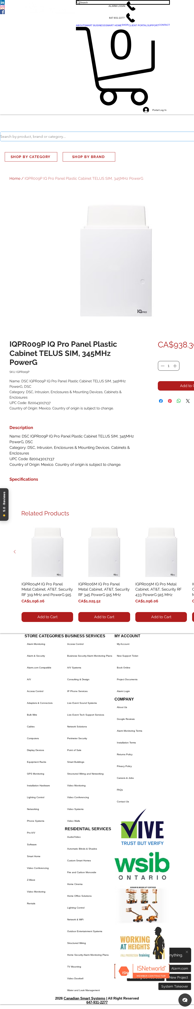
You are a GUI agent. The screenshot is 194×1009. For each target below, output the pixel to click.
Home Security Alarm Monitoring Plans (88, 955)
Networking (33, 809)
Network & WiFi (75, 919)
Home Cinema (75, 884)
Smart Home (33, 856)
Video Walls (73, 821)
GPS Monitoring (35, 773)
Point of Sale (74, 750)
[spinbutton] (168, 365)
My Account (123, 644)
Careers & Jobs (125, 778)
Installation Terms (126, 742)
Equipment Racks (36, 762)
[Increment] (175, 365)
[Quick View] (47, 552)
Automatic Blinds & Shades (82, 848)
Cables (31, 726)
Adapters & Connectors (40, 703)
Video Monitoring (36, 891)
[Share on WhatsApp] (179, 401)
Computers (33, 738)
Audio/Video (74, 837)
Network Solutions (77, 726)
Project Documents (127, 679)
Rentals (31, 903)
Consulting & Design (78, 679)
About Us (122, 707)
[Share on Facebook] (161, 401)
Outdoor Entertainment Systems (84, 931)
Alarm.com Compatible (39, 667)
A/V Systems (74, 667)
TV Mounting (74, 966)
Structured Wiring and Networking (85, 773)
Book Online (123, 667)
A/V (29, 679)
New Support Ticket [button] (127, 656)
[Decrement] (162, 365)
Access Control (35, 691)
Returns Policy (124, 754)
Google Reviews (126, 719)
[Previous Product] (15, 552)
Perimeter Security (77, 738)
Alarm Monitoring (36, 644)
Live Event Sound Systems (82, 703)
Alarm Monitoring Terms (129, 731)
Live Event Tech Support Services (85, 714)
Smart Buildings (75, 762)
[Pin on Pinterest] (170, 401)
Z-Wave (31, 880)
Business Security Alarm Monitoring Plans (89, 656)
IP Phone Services (77, 691)
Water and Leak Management (83, 990)
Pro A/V (31, 832)
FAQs (120, 789)
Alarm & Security (36, 656)
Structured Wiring (76, 943)
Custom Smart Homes (79, 860)
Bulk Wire (32, 714)
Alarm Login (123, 691)
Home (14, 178)
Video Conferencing (38, 868)
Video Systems (75, 809)
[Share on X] (188, 401)
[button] (123, 6)
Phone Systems (35, 821)
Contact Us (123, 801)
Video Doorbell (75, 978)
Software (32, 844)
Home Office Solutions (79, 896)
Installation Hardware (38, 785)
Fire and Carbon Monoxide (81, 872)
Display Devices (35, 750)
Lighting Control (35, 797)
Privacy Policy (124, 766)
